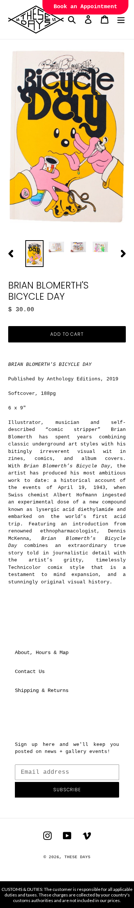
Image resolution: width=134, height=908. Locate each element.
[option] (34, 253)
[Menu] (121, 20)
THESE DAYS (77, 857)
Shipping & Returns (41, 690)
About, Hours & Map (41, 653)
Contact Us (30, 671)
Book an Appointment (85, 7)
